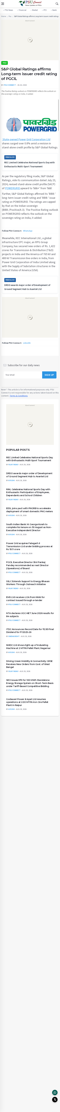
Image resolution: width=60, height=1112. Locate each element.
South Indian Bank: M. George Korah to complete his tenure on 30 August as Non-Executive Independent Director (29, 527)
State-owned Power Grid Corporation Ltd (26, 139)
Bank (54, 10)
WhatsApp (27, 230)
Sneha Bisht (14, 636)
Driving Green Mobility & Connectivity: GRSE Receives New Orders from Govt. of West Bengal (29, 664)
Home (3, 16)
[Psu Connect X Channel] (55, 1099)
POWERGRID (12, 188)
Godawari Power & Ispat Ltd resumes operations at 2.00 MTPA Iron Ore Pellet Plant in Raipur (27, 702)
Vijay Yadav (13, 464)
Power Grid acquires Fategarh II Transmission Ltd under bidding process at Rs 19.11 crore (29, 546)
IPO (45, 10)
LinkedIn (27, 343)
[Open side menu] (2, 3)
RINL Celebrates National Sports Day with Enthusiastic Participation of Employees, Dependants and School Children (28, 492)
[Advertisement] (29, 41)
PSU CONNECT (10, 85)
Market (35, 10)
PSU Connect (14, 553)
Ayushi (12, 480)
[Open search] (57, 3)
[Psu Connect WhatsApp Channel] (55, 1092)
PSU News (9, 10)
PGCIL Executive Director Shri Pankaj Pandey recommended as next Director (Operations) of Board (27, 565)
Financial (22, 10)
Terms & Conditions (19, 395)
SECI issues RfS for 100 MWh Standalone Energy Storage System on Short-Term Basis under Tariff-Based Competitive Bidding (30, 683)
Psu (10, 16)
